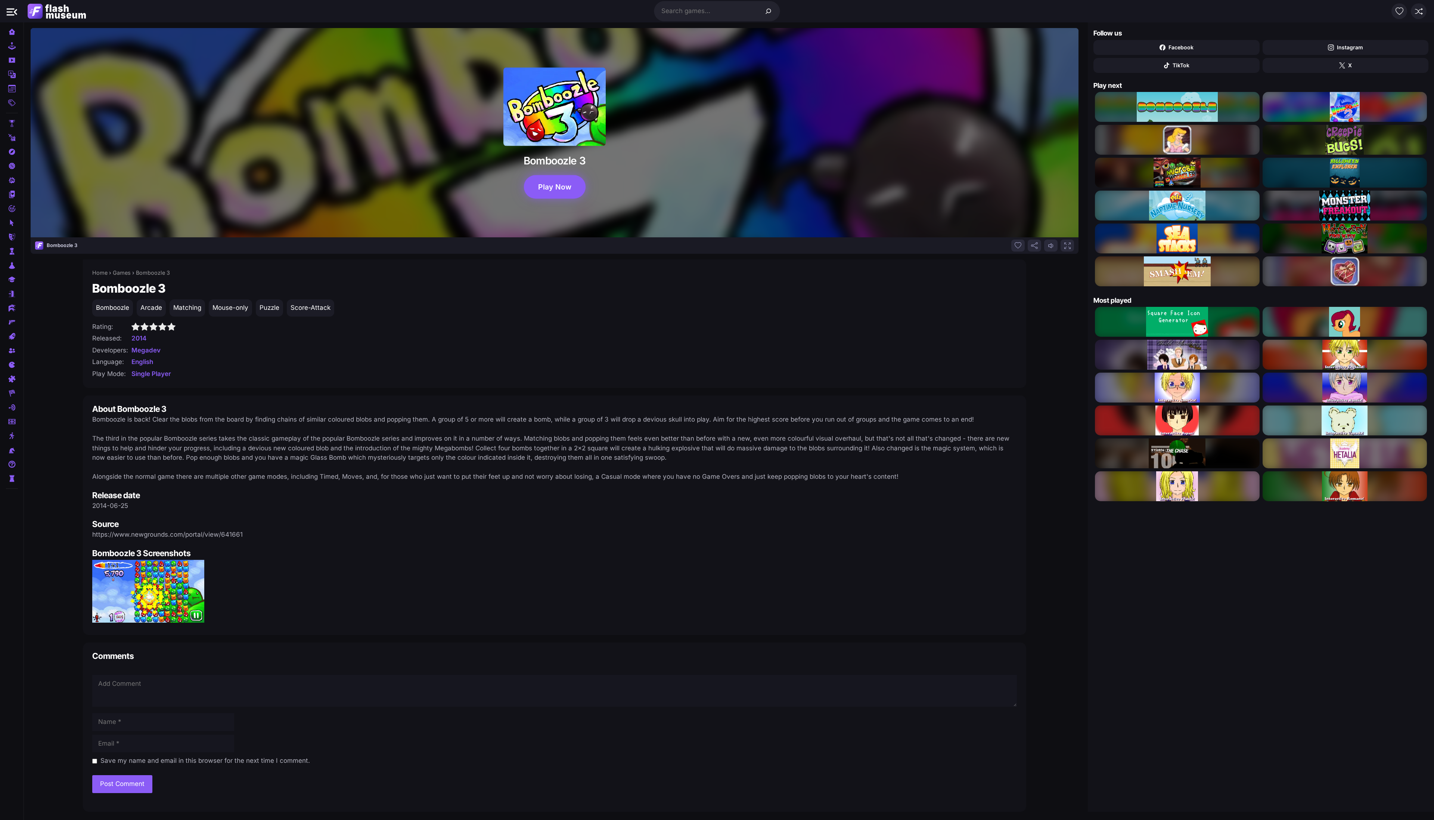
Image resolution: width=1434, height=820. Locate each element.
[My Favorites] (1399, 11)
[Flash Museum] (57, 11)
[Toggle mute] (1051, 246)
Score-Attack (310, 307)
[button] (12, 11)
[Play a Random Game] (1419, 11)
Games (122, 272)
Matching (187, 307)
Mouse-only (230, 307)
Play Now (554, 187)
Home (100, 272)
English (142, 362)
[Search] (768, 11)
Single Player (151, 373)
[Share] (1034, 246)
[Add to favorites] (1018, 246)
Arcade (151, 307)
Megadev (146, 350)
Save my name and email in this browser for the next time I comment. (205, 760)
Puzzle (269, 307)
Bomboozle (112, 307)
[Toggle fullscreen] (1067, 246)
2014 (138, 338)
